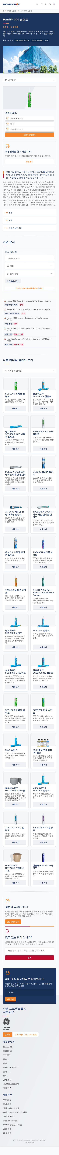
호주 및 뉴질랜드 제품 (12, 1124)
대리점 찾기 (8, 1051)
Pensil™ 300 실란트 (25, 11)
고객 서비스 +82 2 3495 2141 (26, 1034)
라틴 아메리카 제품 (11, 1108)
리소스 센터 (8, 1047)
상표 (5, 1075)
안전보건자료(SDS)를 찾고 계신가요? (29, 288)
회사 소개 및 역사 (10, 1067)
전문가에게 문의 (30, 135)
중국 (46, 40)
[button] (37, 4)
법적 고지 (7, 1071)
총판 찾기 (29, 161)
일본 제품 (7, 1128)
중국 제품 (7, 1132)
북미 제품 (7, 1104)
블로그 (6, 1059)
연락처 (7, 1034)
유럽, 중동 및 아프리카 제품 (15, 1112)
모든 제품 (7, 1100)
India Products (9, 1116)
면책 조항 (7, 1079)
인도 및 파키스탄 (37, 40)
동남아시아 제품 (10, 1120)
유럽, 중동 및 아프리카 (22, 40)
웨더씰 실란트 (11, 11)
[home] (19, 4)
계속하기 (10, 999)
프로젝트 (7, 1055)
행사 (5, 1063)
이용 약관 (7, 1088)
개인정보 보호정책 (11, 1083)
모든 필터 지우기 (13, 281)
